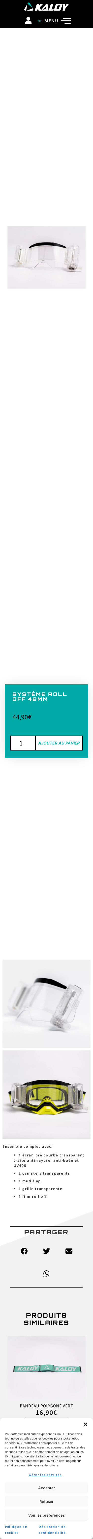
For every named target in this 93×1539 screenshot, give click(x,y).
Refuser (46, 1501)
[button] (85, 1424)
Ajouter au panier (59, 743)
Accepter (46, 1488)
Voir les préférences (46, 1515)
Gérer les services (45, 1475)
